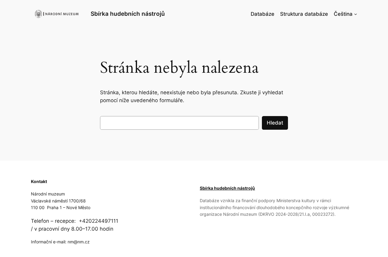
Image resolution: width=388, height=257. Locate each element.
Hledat (275, 123)
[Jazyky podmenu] (355, 13)
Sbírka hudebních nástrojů (128, 13)
